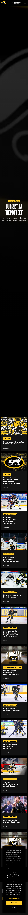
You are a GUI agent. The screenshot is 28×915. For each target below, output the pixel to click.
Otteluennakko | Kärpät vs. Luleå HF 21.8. (10, 746)
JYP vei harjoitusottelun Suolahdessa (10, 784)
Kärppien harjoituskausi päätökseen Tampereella (9, 520)
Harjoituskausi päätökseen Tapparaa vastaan (11, 559)
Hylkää (14, 907)
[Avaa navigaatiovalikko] (25, 2)
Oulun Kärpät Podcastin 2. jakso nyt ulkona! (11, 673)
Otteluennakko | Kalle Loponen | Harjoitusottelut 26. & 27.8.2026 (10, 634)
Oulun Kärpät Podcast (13, 667)
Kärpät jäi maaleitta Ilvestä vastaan (12, 596)
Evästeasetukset (14, 898)
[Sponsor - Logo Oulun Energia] (16, 2)
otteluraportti (10, 514)
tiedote (7, 438)
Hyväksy (14, 902)
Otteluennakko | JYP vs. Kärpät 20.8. (12, 821)
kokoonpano (9, 554)
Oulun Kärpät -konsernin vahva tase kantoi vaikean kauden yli (11, 480)
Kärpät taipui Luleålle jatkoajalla (11, 709)
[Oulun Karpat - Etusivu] (3, 2)
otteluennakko (10, 627)
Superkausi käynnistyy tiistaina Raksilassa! (13, 443)
